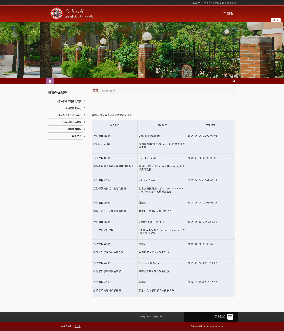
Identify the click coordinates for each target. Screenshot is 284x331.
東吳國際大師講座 (72, 122)
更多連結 (231, 3)
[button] (3, 50)
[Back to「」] (50, 81)
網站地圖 (219, 3)
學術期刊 (76, 136)
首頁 (95, 90)
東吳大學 (196, 3)
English (208, 3)
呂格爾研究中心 (73, 108)
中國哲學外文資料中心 (69, 115)
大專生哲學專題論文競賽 (68, 101)
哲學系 (228, 14)
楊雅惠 (78, 326)
